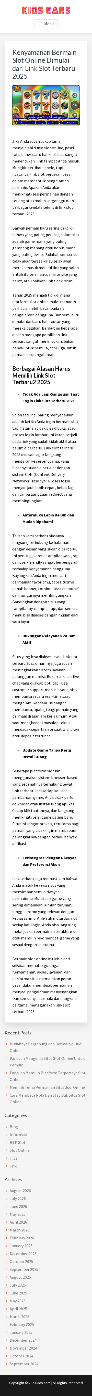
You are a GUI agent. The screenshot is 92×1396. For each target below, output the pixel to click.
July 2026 (18, 1198)
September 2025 (24, 1269)
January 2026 (21, 1245)
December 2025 (23, 1253)
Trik (13, 1165)
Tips (13, 1158)
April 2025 (18, 1308)
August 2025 (20, 1277)
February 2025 (22, 1324)
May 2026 (18, 1214)
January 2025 (21, 1332)
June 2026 (18, 1206)
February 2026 (22, 1237)
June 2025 (18, 1292)
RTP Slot (18, 1142)
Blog (14, 1126)
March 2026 (19, 1229)
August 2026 (20, 1190)
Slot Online (20, 1150)
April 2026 (18, 1222)
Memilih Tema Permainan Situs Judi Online (47, 1087)
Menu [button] (49, 23)
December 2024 (23, 1340)
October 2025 (21, 1261)
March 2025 (19, 1316)
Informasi (18, 1134)
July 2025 (18, 1285)
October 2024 (21, 1355)
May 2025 (18, 1300)
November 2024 (23, 1348)
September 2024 (24, 1363)
